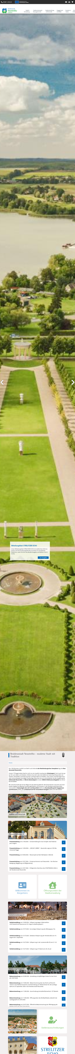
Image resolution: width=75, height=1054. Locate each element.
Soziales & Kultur (68, 11)
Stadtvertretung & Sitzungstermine (37, 11)
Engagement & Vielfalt (60, 11)
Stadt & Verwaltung (27, 11)
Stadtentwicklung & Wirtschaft (49, 11)
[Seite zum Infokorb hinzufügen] (63, 756)
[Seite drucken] (63, 754)
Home (10, 763)
